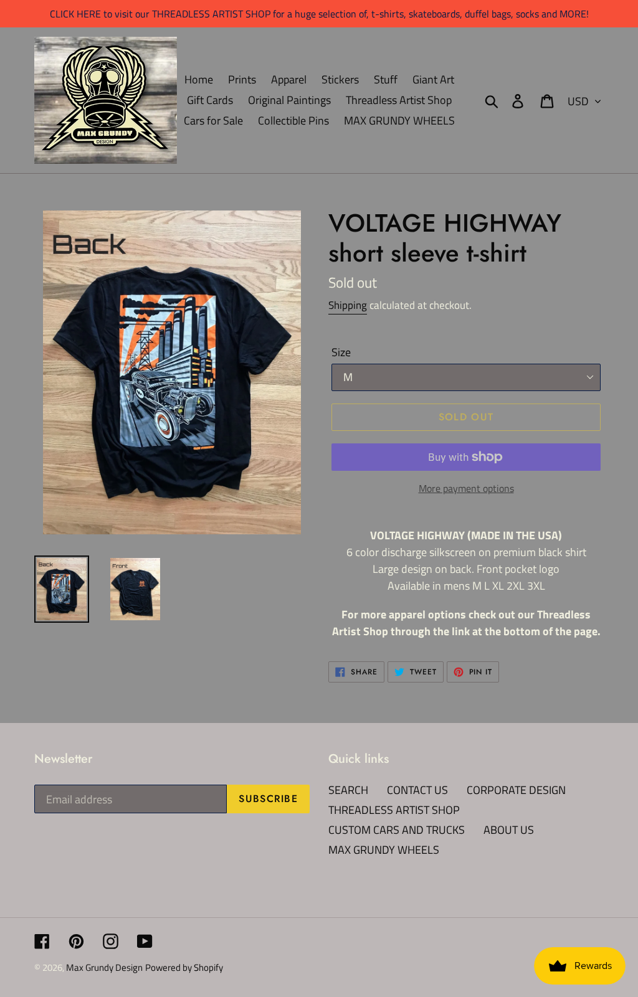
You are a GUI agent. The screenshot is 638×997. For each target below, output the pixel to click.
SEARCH (348, 790)
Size (341, 352)
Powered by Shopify (184, 967)
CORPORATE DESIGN (516, 790)
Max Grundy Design (104, 967)
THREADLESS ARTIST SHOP (394, 809)
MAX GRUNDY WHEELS (383, 849)
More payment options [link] (466, 488)
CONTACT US (417, 790)
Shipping (347, 305)
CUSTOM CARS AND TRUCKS (396, 829)
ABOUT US (508, 829)
